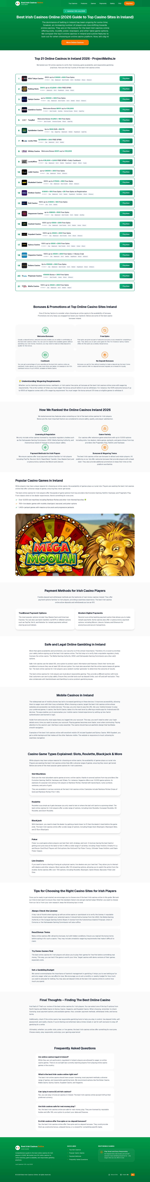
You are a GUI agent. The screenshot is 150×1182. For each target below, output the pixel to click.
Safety (112, 3)
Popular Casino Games (76, 1153)
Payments (102, 3)
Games (93, 3)
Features (84, 3)
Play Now (129, 3)
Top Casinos (73, 3)
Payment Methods (75, 1156)
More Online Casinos (75, 42)
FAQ (119, 3)
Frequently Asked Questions (78, 1159)
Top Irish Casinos (75, 1150)
